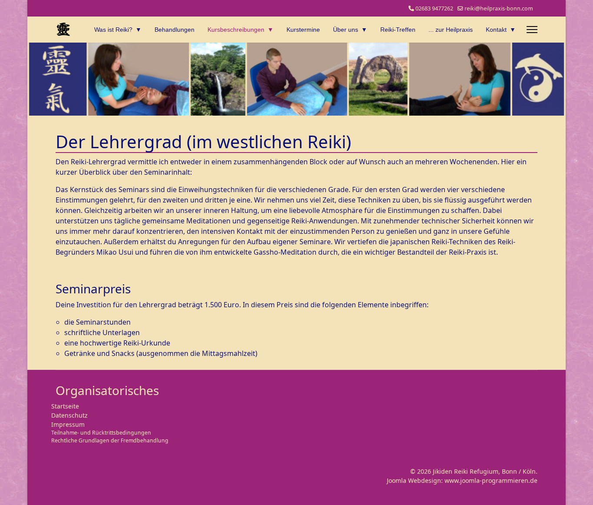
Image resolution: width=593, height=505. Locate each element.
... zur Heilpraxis (450, 29)
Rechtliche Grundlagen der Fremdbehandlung (109, 440)
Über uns (345, 29)
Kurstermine (303, 29)
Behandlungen (174, 29)
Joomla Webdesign (414, 480)
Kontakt (496, 29)
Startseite (65, 406)
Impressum (68, 424)
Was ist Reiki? (113, 29)
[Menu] (532, 30)
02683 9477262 (434, 8)
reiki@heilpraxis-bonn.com (499, 8)
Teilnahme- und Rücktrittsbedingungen (101, 432)
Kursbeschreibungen (236, 29)
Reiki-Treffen (397, 29)
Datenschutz (69, 415)
